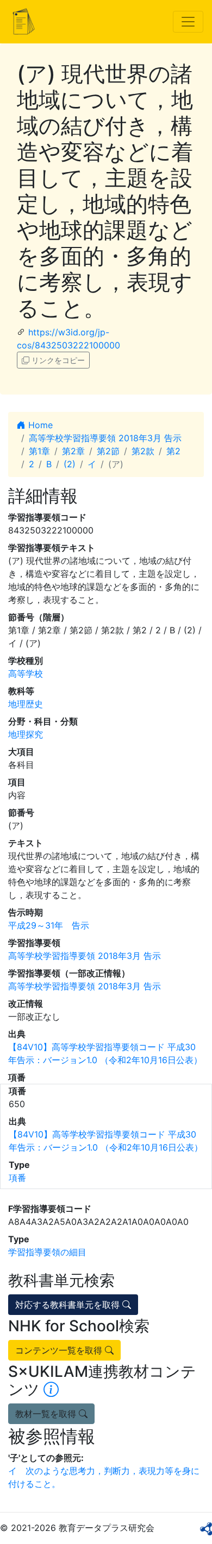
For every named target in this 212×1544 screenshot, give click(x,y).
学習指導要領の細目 (47, 1252)
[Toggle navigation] (188, 22)
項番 (17, 1177)
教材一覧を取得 (47, 1413)
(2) (70, 464)
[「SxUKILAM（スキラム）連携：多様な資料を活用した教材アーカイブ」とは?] (51, 1389)
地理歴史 (25, 703)
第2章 (73, 451)
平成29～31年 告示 (48, 925)
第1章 (39, 451)
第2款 (143, 451)
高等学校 (25, 673)
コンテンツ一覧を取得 (60, 1350)
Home (39, 425)
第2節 (108, 451)
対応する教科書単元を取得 (68, 1304)
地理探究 (25, 734)
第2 (173, 451)
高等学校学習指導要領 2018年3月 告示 (105, 438)
